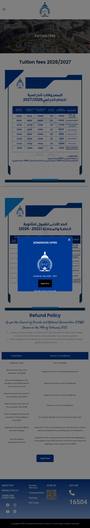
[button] (45, 283)
